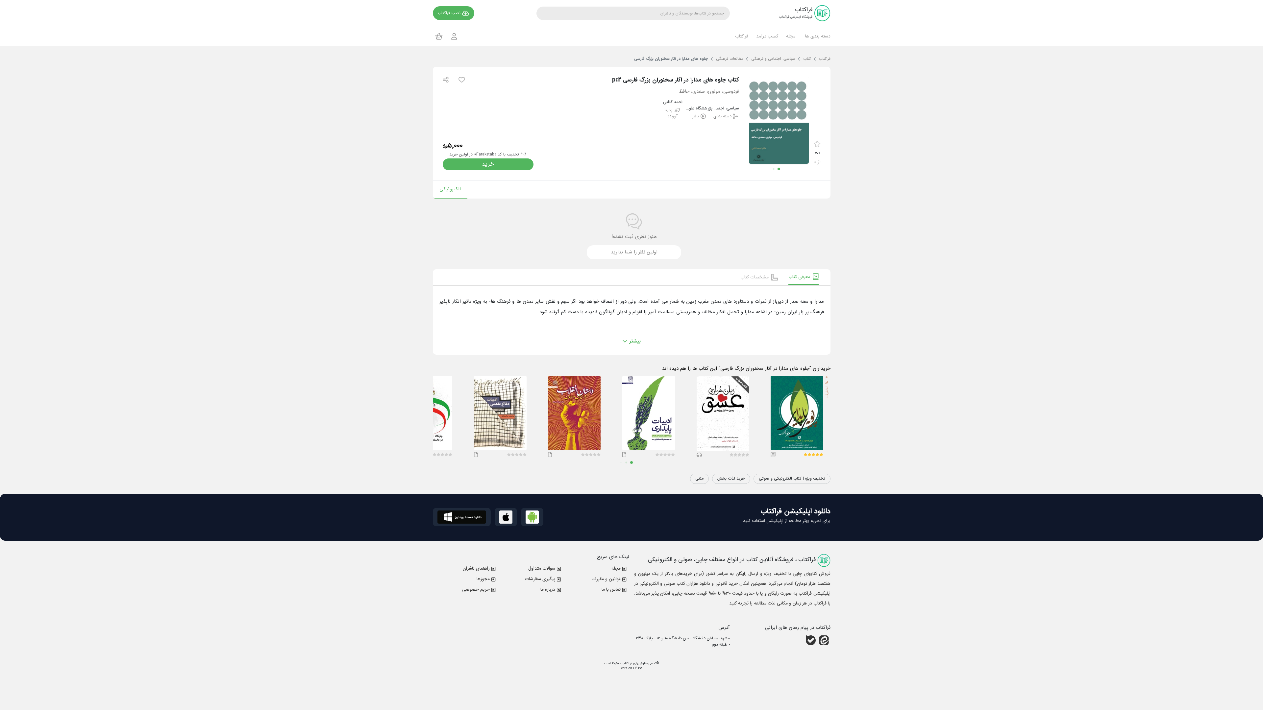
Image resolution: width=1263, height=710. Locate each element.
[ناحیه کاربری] (454, 36)
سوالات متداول (541, 568)
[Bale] (811, 640)
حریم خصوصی (476, 589)
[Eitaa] (824, 640)
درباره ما (547, 589)
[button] (816, 36)
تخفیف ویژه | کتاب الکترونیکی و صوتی (792, 478)
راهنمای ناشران (476, 568)
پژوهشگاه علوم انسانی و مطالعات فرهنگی (699, 109)
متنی (699, 478)
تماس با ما (611, 589)
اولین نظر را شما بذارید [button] (634, 252)
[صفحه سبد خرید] (439, 36)
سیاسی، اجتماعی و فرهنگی (725, 109)
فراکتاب (626, 663)
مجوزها (483, 578)
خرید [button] (488, 164)
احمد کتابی (672, 102)
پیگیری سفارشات (540, 578)
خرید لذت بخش (731, 478)
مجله (616, 568)
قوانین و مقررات (606, 578)
